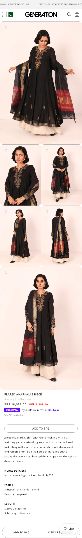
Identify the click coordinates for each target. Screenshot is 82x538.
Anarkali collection (17, 399)
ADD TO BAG (41, 428)
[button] (69, 14)
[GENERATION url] (41, 14)
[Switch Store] (10, 14)
